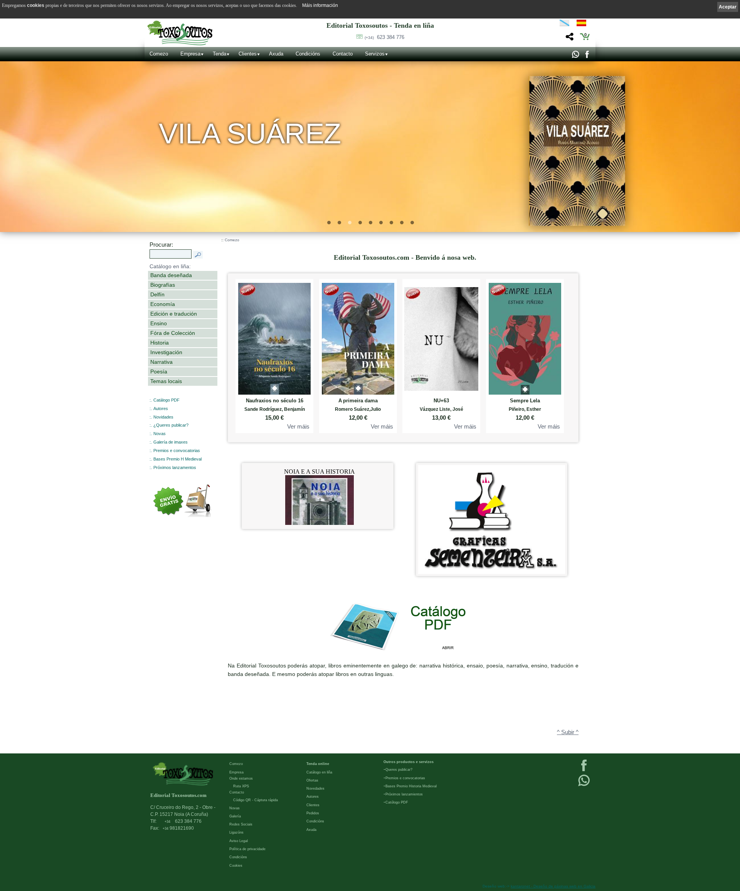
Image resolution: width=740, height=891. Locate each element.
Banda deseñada (171, 275)
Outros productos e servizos (408, 762)
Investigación (166, 352)
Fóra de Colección (172, 333)
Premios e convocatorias (176, 450)
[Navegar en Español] (583, 24)
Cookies (235, 865)
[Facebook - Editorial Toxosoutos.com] (587, 56)
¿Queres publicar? (170, 425)
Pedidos (312, 813)
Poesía (158, 371)
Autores (160, 408)
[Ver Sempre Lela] (525, 337)
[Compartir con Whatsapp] (575, 56)
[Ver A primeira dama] (358, 337)
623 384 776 (384, 37)
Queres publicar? (398, 770)
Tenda (219, 54)
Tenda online (317, 764)
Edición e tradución (173, 314)
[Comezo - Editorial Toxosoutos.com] (179, 33)
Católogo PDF (396, 802)
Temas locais (166, 381)
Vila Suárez (250, 134)
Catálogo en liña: (170, 266)
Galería (235, 816)
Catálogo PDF (166, 400)
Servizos (375, 54)
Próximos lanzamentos (174, 467)
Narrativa (161, 362)
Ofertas (312, 780)
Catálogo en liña (319, 772)
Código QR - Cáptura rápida (255, 800)
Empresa (190, 54)
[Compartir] (569, 39)
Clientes (248, 54)
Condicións (308, 54)
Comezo (159, 54)
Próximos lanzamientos (404, 794)
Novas (159, 433)
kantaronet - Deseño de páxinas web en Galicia (553, 886)
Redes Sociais (240, 824)
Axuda (276, 54)
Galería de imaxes (170, 442)
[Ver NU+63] (441, 337)
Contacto (343, 54)
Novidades (163, 417)
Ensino (158, 323)
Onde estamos (241, 778)
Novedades (315, 788)
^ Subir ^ (568, 732)
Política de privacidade (247, 849)
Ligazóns (236, 832)
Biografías (162, 285)
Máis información (320, 5)
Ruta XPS (241, 786)
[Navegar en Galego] (564, 24)
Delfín (157, 294)
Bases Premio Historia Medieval (411, 786)
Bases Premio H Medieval (177, 459)
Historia (159, 343)
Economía (162, 304)
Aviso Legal (238, 841)
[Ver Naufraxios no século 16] (274, 337)
